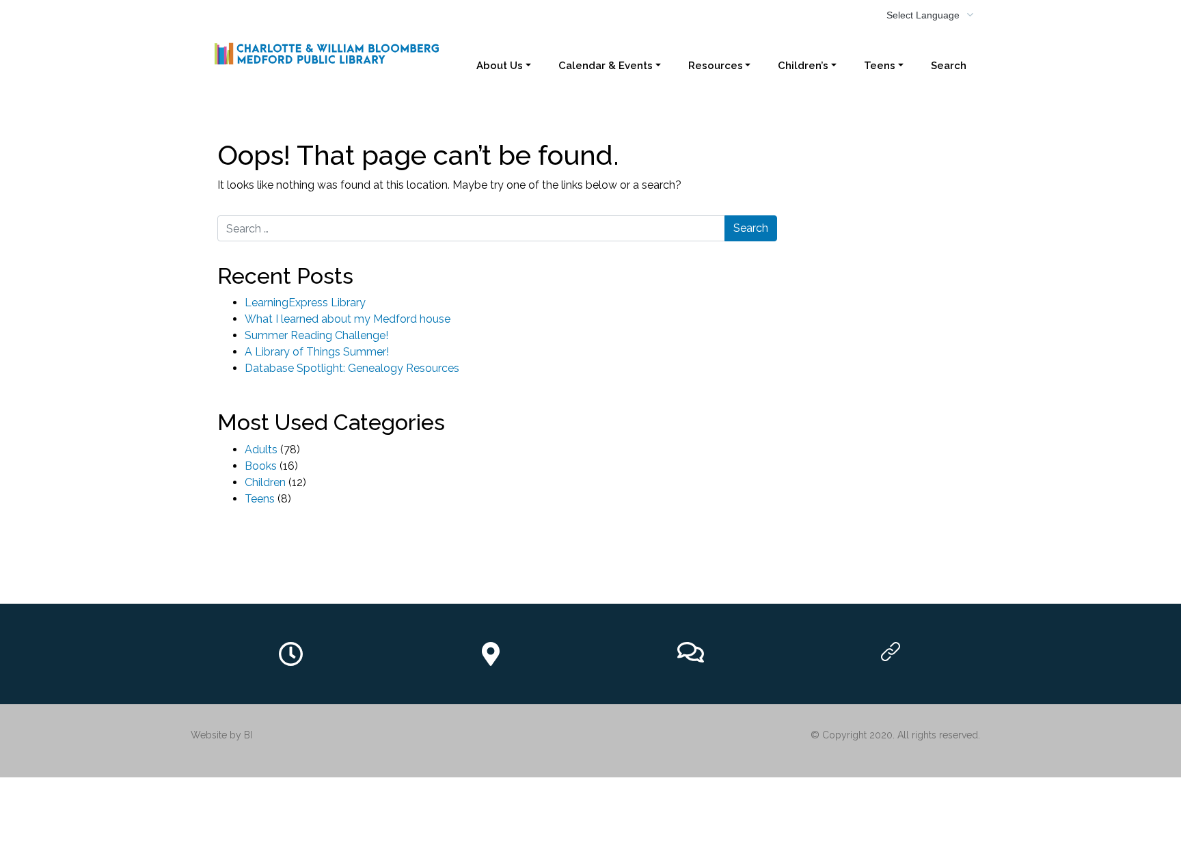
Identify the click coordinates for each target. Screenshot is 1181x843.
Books (261, 465)
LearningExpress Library (305, 302)
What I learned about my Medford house (347, 318)
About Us (499, 65)
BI (248, 735)
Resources (715, 65)
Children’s (803, 65)
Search (948, 65)
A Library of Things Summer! (317, 351)
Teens (879, 65)
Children (265, 482)
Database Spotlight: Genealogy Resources (352, 368)
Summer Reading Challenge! (316, 335)
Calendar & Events (605, 65)
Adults (261, 449)
